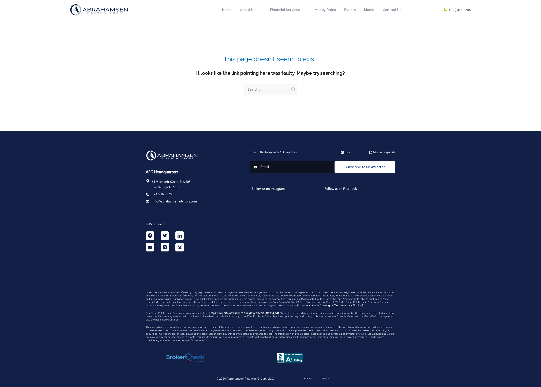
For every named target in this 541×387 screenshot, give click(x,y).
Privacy (308, 378)
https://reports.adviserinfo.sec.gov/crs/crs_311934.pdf (244, 313)
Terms (325, 378)
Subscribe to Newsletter (365, 167)
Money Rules (325, 10)
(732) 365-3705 (460, 10)
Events (350, 10)
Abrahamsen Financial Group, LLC (250, 378)
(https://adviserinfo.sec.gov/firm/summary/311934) (330, 305)
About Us (247, 10)
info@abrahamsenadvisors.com (175, 201)
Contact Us (392, 10)
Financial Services (285, 10)
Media (369, 10)
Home (227, 10)
